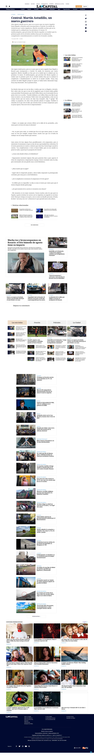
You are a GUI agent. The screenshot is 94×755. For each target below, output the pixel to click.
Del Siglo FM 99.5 (70, 716)
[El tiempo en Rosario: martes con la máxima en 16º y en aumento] (36, 379)
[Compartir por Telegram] (86, 25)
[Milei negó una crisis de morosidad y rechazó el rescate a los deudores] (47, 216)
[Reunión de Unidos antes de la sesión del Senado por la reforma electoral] (36, 430)
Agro (59, 9)
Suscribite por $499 (78, 6)
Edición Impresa (21, 14)
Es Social (82, 9)
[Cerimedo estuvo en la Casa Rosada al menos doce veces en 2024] (36, 417)
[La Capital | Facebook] (16, 746)
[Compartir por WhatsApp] (86, 21)
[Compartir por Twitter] (86, 18)
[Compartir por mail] (86, 31)
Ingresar (85, 6)
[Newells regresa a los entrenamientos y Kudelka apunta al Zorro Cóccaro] (37, 347)
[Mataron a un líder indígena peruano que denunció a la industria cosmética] (36, 493)
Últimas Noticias (10, 9)
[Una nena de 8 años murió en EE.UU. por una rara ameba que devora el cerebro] (36, 481)
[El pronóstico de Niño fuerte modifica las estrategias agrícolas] (22, 210)
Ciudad (22, 9)
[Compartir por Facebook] (86, 15)
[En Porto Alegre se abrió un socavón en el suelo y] (36, 506)
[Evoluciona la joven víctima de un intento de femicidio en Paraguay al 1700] (36, 544)
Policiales (52, 9)
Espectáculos (66, 9)
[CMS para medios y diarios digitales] (77, 748)
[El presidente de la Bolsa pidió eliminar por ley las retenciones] (47, 210)
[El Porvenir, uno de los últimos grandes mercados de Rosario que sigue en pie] (73, 77)
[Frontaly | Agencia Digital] (84, 748)
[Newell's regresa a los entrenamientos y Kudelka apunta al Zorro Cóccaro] (37, 335)
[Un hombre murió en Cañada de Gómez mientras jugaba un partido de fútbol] (36, 582)
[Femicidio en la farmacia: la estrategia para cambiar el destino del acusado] (17, 352)
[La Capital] (47, 6)
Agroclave (26, 720)
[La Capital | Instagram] (22, 746)
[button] (6, 6)
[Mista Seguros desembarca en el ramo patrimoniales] (36, 442)
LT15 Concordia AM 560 (50, 719)
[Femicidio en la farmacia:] (57, 247)
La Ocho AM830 (48, 716)
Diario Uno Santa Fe (28, 718)
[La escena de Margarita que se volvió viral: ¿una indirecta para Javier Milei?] (73, 117)
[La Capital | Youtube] (26, 746)
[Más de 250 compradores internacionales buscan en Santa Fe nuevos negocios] (36, 392)
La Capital (13, 14)
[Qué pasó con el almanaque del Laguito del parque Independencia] (73, 71)
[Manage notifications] (91, 752)
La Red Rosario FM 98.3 (50, 718)
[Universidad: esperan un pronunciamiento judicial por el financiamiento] (36, 519)
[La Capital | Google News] (29, 746)
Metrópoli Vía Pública (28, 723)
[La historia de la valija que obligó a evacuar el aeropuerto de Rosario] (57, 292)
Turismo (75, 9)
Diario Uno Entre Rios (28, 719)
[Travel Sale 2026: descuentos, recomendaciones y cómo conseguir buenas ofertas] (36, 607)
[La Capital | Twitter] (19, 746)
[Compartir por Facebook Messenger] (86, 28)
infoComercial (27, 722)
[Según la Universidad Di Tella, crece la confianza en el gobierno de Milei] (36, 404)
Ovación (36, 9)
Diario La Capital (27, 716)
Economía (44, 9)
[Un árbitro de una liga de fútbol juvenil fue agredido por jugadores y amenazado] (36, 569)
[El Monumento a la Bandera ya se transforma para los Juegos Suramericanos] (36, 557)
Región (29, 9)
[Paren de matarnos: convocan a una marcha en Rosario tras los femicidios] (76, 353)
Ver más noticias (36, 616)
